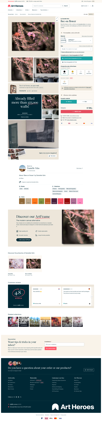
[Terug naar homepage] (15, 6)
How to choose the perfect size (86, 46)
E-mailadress (48, 341)
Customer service (58, 378)
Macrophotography (71, 188)
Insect (65, 191)
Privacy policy (63, 415)
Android (35, 91)
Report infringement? (55, 415)
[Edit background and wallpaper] (57, 20)
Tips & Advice (43, 10)
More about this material (87, 36)
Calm (21, 188)
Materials (34, 10)
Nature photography (57, 191)
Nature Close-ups (73, 191)
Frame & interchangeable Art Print (72, 58)
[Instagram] (14, 397)
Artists (27, 10)
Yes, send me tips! (50, 348)
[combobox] (47, 6)
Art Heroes (78, 378)
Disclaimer (47, 415)
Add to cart (78, 111)
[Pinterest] (16, 397)
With (86, 101)
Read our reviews (25, 117)
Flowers (54, 188)
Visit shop (79, 168)
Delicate (26, 188)
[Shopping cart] (92, 6)
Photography (61, 188)
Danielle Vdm (65, 18)
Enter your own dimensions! (73, 52)
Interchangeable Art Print (70, 62)
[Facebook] (18, 397)
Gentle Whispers (57, 194)
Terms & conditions (40, 415)
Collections (19, 10)
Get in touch (90, 370)
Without (70, 101)
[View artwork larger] (57, 18)
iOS (30, 91)
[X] (21, 397)
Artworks (10, 10)
